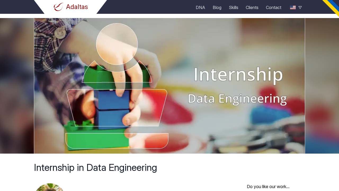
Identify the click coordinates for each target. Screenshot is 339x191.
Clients (252, 7)
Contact (273, 7)
